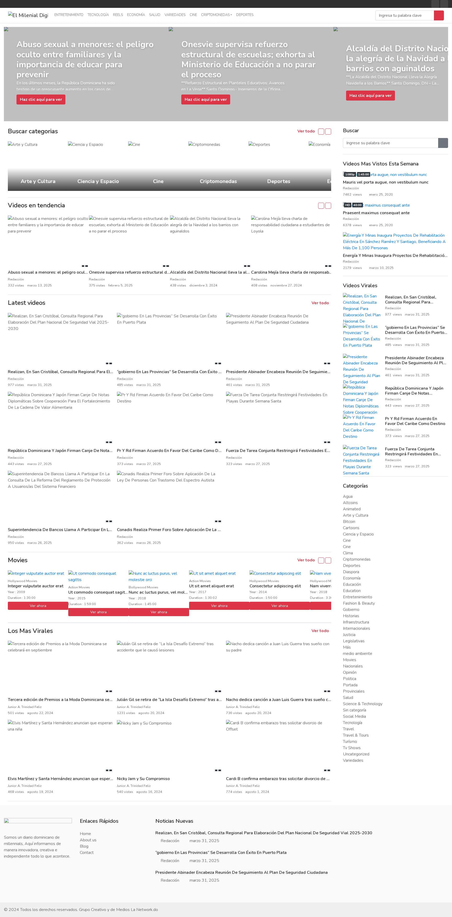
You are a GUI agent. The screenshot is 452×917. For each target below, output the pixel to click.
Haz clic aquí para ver (41, 99)
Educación (352, 584)
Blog (84, 846)
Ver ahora (38, 605)
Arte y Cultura (355, 515)
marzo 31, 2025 (204, 841)
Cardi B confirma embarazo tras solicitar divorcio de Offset (282, 779)
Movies (349, 660)
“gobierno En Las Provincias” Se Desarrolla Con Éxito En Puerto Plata (182, 372)
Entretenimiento (68, 15)
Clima (348, 553)
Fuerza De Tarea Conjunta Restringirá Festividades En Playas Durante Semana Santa (307, 451)
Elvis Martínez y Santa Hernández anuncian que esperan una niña (70, 779)
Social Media (354, 716)
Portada (350, 685)
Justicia (349, 635)
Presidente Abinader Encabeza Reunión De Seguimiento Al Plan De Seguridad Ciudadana (312, 372)
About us (88, 840)
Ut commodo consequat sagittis (98, 592)
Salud (154, 15)
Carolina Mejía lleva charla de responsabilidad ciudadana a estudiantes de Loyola (329, 272)
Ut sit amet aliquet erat (211, 586)
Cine (193, 15)
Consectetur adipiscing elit (275, 586)
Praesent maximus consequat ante (376, 213)
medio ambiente (357, 653)
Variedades (175, 15)
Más (347, 647)
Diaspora (351, 572)
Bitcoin (349, 521)
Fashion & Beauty (359, 603)
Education (352, 591)
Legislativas (354, 641)
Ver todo (306, 131)
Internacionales (356, 628)
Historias (351, 616)
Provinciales (354, 691)
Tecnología (98, 15)
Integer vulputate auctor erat (35, 586)
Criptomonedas (215, 15)
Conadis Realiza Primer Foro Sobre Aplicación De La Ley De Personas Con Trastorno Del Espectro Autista (217, 530)
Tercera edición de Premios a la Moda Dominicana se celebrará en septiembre (82, 700)
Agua (348, 496)
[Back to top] (15, 886)
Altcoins (350, 503)
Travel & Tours (356, 735)
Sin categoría (354, 710)
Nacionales (353, 666)
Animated (352, 509)
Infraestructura (356, 622)
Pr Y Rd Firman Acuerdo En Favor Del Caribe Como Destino (173, 451)
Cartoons (351, 528)
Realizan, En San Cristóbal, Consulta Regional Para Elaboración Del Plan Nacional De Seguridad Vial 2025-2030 (414, 304)
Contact (87, 852)
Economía (136, 15)
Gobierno (351, 609)
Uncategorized (356, 754)
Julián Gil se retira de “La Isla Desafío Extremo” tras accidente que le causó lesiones (197, 700)
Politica (349, 679)
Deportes (244, 15)
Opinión (350, 672)
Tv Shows (352, 748)
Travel (348, 729)
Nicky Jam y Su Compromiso (143, 779)
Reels (118, 15)
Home (85, 834)
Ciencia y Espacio (358, 534)
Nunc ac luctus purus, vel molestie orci (165, 592)
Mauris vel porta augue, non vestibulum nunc (385, 182)
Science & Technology (362, 704)
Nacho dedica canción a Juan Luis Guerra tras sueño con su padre (288, 700)
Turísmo (350, 741)
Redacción (351, 188)
